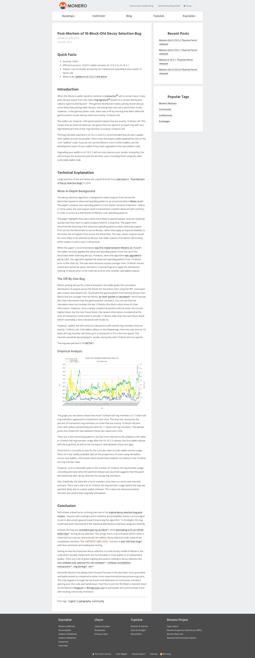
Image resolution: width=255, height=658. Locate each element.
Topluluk (158, 16)
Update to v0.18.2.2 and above (91, 76)
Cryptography (84, 601)
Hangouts (78, 587)
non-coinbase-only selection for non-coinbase (80, 562)
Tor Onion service (103, 654)
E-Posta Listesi (101, 634)
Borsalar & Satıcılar (139, 626)
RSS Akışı (167, 654)
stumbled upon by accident (93, 529)
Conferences (165, 115)
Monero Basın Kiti (175, 634)
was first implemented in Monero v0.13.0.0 (117, 247)
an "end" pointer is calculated (114, 296)
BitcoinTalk (136, 634)
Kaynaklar (189, 16)
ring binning (79, 566)
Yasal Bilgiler (121, 654)
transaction (110, 96)
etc (90, 566)
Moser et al (136, 201)
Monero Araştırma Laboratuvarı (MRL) (184, 630)
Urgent (72, 601)
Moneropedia (64, 630)
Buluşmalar (100, 630)
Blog (129, 16)
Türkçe (189, 6)
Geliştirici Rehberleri (67, 634)
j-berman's (121, 179)
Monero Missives (168, 103)
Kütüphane (63, 641)
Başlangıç (68, 16)
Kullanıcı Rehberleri (67, 637)
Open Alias (172, 626)
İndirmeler (98, 16)
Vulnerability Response (168, 6)
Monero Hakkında (66, 626)
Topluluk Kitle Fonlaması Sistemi (181, 637)
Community (98, 601)
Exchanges (164, 121)
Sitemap (154, 654)
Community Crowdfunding (141, 6)
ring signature (101, 99)
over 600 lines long (130, 541)
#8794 (88, 343)
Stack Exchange (138, 630)
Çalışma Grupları (102, 626)
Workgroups (93, 587)
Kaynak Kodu (138, 654)
